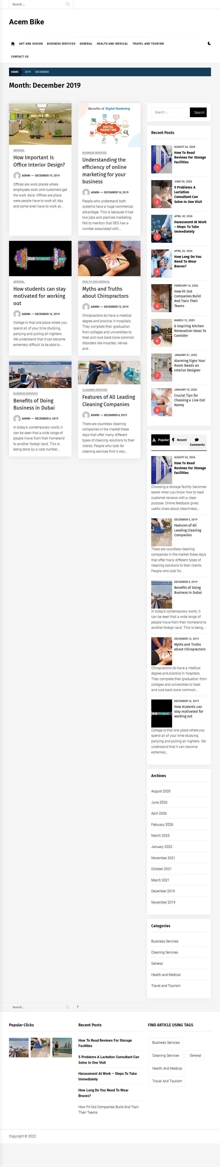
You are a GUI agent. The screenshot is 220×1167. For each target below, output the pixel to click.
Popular (163, 440)
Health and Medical (112, 43)
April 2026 (159, 813)
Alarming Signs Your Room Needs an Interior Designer (189, 365)
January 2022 (161, 847)
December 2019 (163, 891)
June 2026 (159, 802)
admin (26, 175)
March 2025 (160, 836)
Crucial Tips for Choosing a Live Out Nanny (189, 400)
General (86, 43)
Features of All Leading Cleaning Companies (187, 530)
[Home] (13, 43)
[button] (209, 44)
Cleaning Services (94, 390)
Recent (181, 440)
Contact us (20, 56)
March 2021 (160, 880)
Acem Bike (26, 21)
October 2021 (161, 869)
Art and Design (31, 43)
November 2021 (163, 858)
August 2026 (161, 791)
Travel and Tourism (148, 43)
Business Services (61, 43)
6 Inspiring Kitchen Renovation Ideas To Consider (190, 331)
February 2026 (162, 825)
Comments (197, 444)
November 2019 (163, 902)
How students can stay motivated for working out (39, 296)
